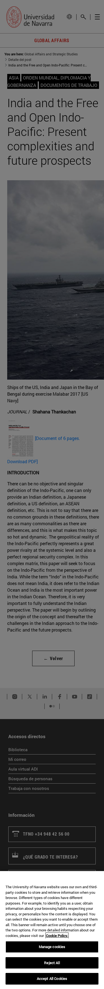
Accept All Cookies (52, 978)
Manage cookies (52, 946)
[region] (52, 930)
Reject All (52, 962)
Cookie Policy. (57, 935)
